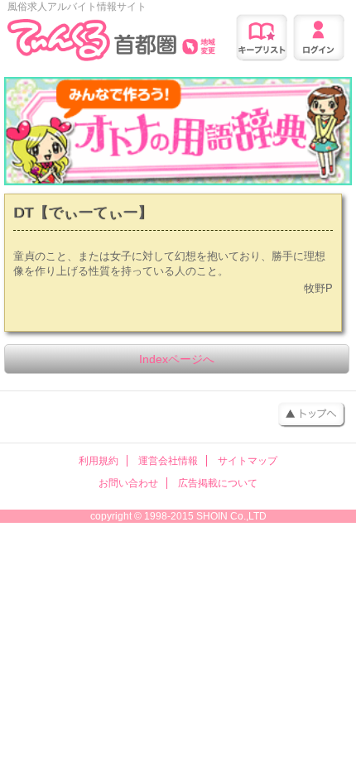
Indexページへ (176, 359)
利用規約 (98, 461)
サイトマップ (247, 461)
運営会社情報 (168, 461)
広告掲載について (217, 483)
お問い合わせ (128, 483)
